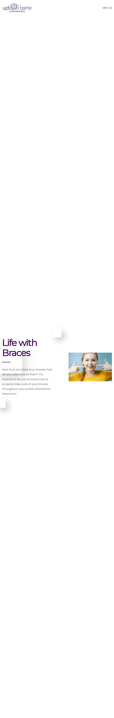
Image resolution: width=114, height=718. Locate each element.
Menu (106, 8)
